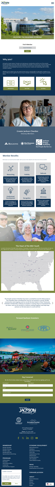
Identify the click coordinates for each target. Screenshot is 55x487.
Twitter (23, 437)
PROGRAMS (7, 458)
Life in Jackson (32, 458)
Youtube (37, 437)
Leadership (5, 465)
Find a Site (32, 452)
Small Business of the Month (36, 468)
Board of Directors (33, 478)
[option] (11, 143)
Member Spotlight (33, 466)
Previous (2, 303)
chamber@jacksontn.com (29, 433)
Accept (6, 483)
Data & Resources (33, 447)
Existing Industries (33, 457)
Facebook (19, 437)
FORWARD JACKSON (36, 472)
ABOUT (31, 477)
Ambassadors (6, 460)
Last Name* (31, 383)
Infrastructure (32, 455)
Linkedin (28, 437)
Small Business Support (8, 466)
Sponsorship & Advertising (9, 454)
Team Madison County (35, 460)
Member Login (6, 450)
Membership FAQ (7, 452)
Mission (31, 482)
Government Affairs (7, 463)
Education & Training (34, 450)
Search (27, 51)
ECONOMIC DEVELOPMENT (38, 445)
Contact (31, 480)
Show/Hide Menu (52, 3)
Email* (4, 388)
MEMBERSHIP (7, 445)
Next (52, 303)
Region (31, 485)
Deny (16, 483)
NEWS (31, 464)
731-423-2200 (29, 431)
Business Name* (7, 392)
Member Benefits (7, 447)
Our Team (31, 483)
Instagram (33, 437)
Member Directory (7, 449)
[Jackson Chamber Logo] (5, 3)
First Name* (6, 383)
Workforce (32, 449)
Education (5, 461)
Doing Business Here (34, 454)
